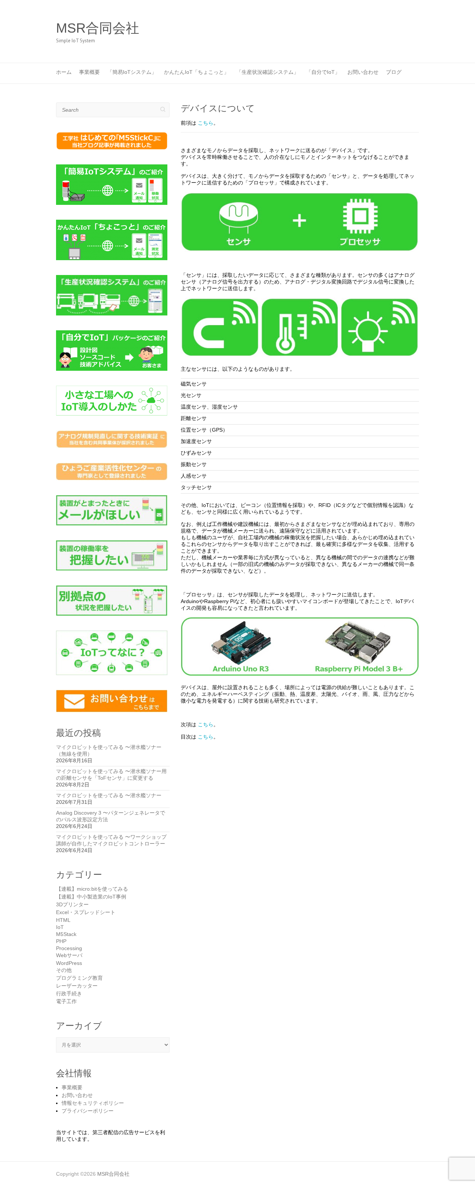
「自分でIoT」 (323, 72)
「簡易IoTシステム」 (132, 72)
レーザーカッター (77, 986)
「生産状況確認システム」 (267, 72)
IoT (60, 927)
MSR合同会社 (97, 28)
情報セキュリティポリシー (93, 1103)
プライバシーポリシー (88, 1111)
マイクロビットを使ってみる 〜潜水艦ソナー (108, 795)
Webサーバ (69, 955)
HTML (63, 920)
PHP (61, 941)
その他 (64, 970)
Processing (69, 948)
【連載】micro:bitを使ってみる (92, 889)
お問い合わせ (363, 72)
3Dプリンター (72, 904)
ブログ (394, 72)
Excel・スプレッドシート (85, 912)
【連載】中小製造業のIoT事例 (91, 897)
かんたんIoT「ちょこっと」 (196, 72)
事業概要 (89, 72)
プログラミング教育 (79, 978)
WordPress (69, 963)
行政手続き (69, 993)
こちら (205, 123)
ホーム (64, 72)
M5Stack (66, 934)
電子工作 (66, 1001)
